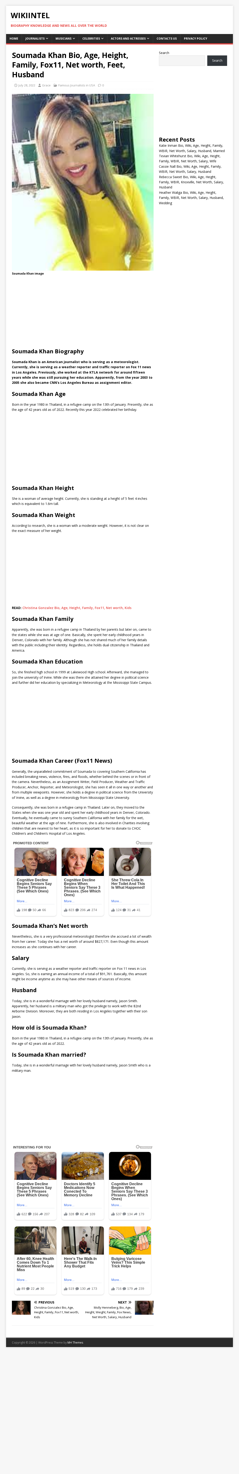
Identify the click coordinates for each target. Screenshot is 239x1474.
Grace (46, 85)
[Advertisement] (83, 313)
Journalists (35, 39)
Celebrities (91, 39)
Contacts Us (167, 39)
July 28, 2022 (26, 85)
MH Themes (75, 1343)
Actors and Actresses (128, 39)
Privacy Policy (195, 39)
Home (14, 39)
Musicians (63, 39)
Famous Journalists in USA (76, 85)
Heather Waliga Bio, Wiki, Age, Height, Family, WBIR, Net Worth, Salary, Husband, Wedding (191, 197)
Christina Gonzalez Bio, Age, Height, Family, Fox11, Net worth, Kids (76, 608)
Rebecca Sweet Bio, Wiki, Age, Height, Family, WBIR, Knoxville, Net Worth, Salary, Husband (191, 182)
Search (164, 53)
